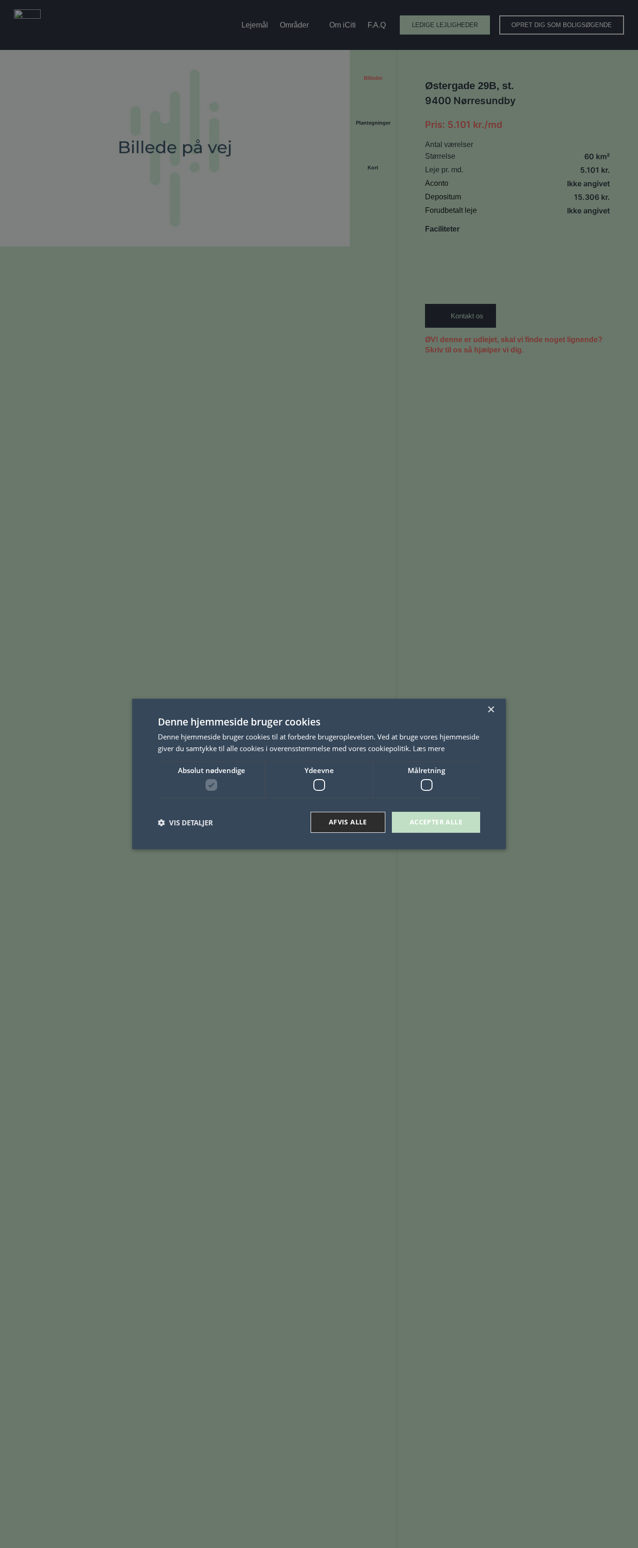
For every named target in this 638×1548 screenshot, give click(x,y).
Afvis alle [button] (348, 821)
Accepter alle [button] (436, 821)
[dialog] (319, 774)
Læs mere (429, 748)
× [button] (490, 709)
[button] (185, 822)
